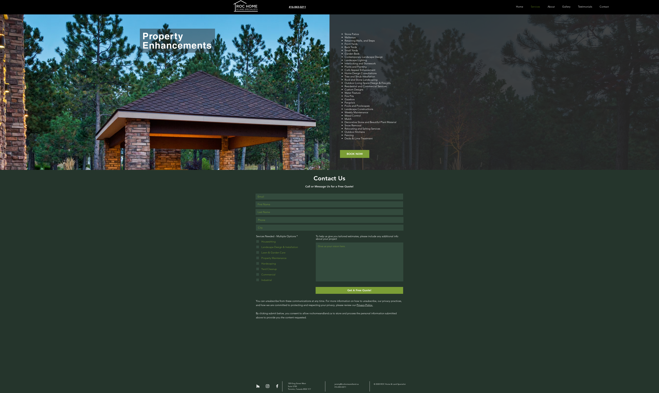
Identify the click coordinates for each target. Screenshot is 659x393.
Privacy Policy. (365, 305)
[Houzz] (258, 386)
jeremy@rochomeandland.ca (346, 384)
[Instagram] (267, 386)
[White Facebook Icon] (277, 386)
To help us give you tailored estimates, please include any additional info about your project (357, 237)
